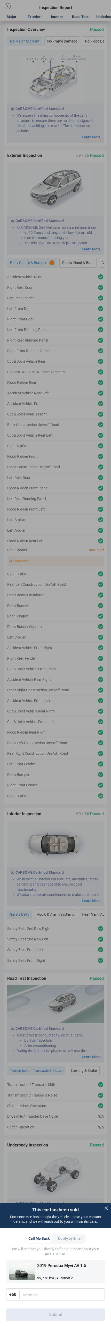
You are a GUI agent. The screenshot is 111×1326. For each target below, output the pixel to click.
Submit (55, 1314)
